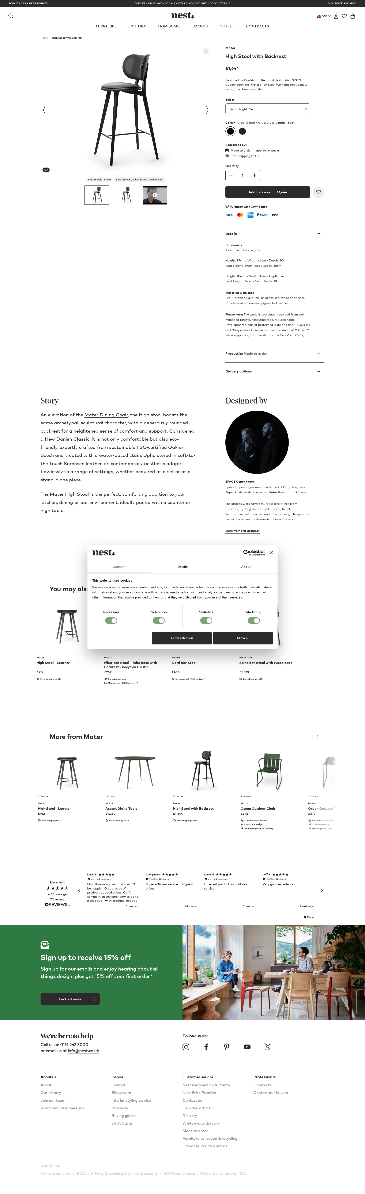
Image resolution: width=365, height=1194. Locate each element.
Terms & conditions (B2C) (63, 1173)
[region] (200, 890)
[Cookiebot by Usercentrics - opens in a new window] (246, 553)
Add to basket (268, 192)
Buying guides (124, 1115)
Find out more (70, 999)
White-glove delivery (200, 1123)
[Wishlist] (344, 15)
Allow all (243, 638)
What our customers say (62, 1107)
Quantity (232, 166)
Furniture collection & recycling (209, 1138)
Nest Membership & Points (206, 1084)
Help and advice (196, 1107)
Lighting (137, 26)
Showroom (121, 1092)
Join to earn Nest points (28, 3)
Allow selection (181, 638)
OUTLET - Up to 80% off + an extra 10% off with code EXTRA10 (182, 3)
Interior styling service (131, 1100)
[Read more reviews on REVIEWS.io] (57, 905)
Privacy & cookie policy (111, 1173)
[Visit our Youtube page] (247, 1047)
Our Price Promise (342, 3)
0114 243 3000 (74, 1044)
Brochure (120, 1107)
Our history (51, 1092)
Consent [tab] (119, 567)
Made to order (195, 1130)
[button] (79, 890)
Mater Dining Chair (106, 414)
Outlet (227, 26)
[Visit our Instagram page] (186, 1047)
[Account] (336, 15)
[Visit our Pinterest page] (226, 1047)
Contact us (192, 1100)
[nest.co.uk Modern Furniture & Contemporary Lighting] (182, 15)
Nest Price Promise (199, 1092)
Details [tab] (182, 567)
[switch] (159, 620)
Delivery (189, 1115)
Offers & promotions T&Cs (223, 1173)
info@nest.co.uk (83, 1050)
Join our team (53, 1100)
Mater (230, 48)
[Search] (11, 15)
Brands (200, 26)
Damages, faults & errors (204, 1145)
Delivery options (238, 371)
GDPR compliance (179, 1173)
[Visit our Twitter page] (267, 1047)
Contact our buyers (270, 1092)
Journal (118, 1084)
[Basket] (352, 15)
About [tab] (246, 567)
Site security (147, 1173)
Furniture (106, 26)
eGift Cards (122, 1123)
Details (231, 234)
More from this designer (242, 530)
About (46, 1084)
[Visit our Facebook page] (206, 1047)
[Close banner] (271, 552)
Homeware (169, 26)
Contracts (257, 26)
